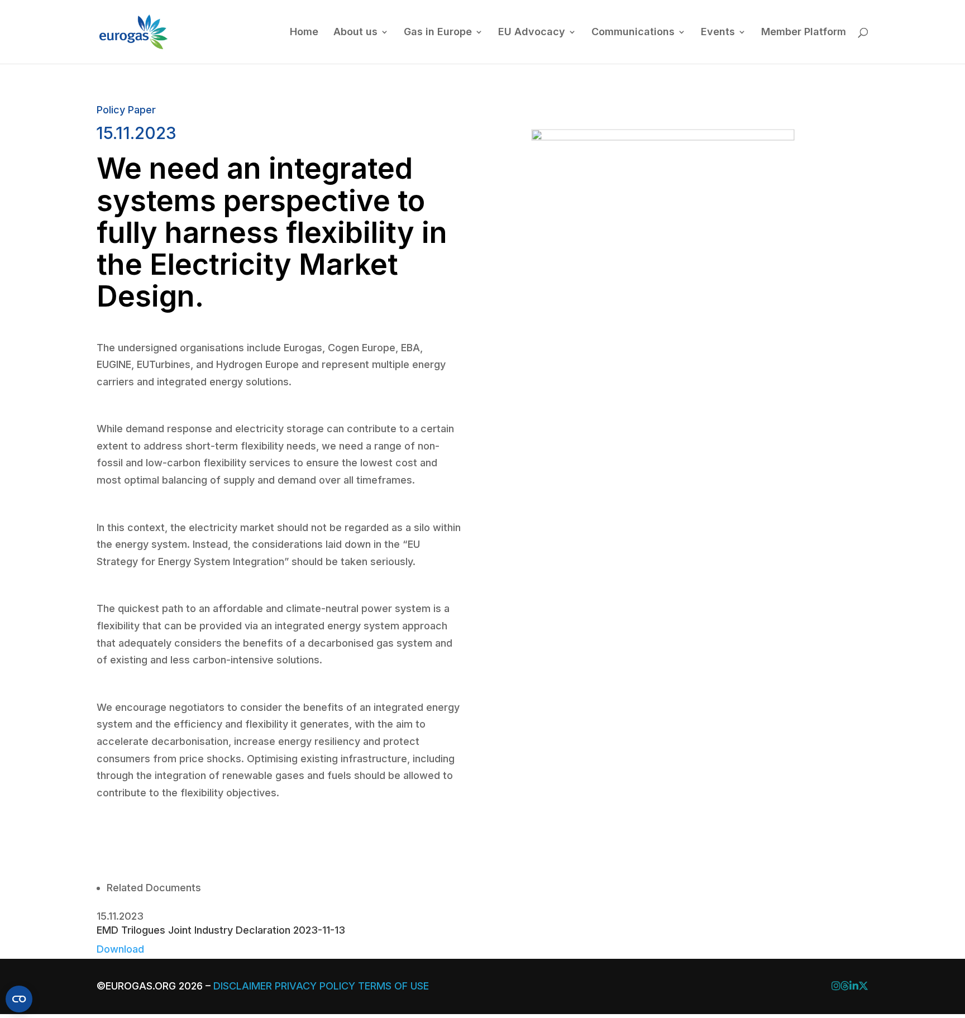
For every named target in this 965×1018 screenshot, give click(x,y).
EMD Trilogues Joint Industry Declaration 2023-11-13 (221, 930)
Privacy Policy (315, 986)
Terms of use (393, 986)
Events (718, 32)
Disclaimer (242, 986)
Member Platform (803, 32)
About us (355, 32)
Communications (633, 32)
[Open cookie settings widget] (19, 999)
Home (304, 32)
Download (120, 949)
